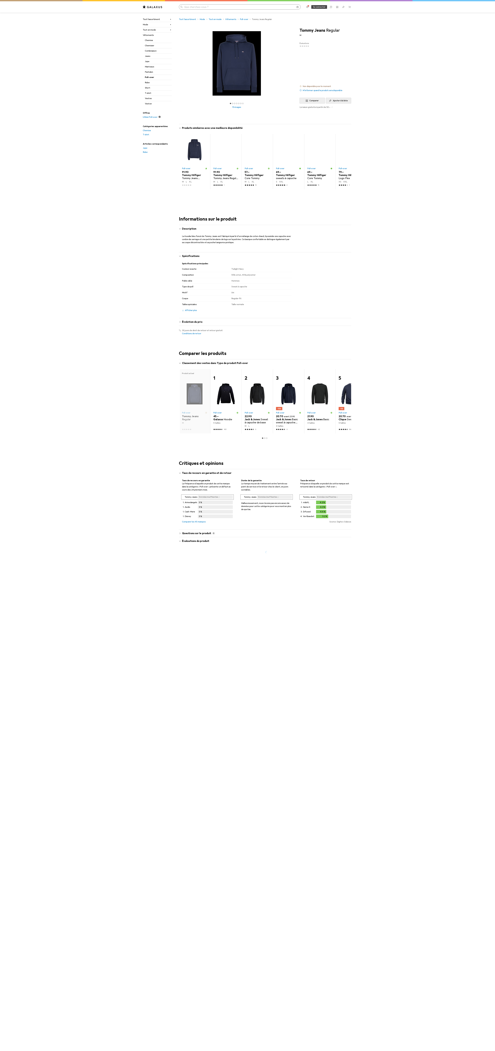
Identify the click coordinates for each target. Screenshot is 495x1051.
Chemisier (149, 45)
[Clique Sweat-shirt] (351, 401)
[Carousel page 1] (230, 103)
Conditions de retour (191, 333)
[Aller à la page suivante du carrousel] (346, 161)
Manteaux (149, 66)
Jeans (147, 56)
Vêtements (148, 35)
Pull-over (149, 77)
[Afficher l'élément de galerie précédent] (178, 63)
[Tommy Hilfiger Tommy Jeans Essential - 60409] (194, 161)
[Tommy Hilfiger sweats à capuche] (288, 161)
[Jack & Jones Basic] (320, 401)
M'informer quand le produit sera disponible (322, 90)
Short (147, 88)
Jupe (147, 61)
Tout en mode (149, 30)
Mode (145, 24)
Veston (148, 103)
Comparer (314, 100)
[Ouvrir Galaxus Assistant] (331, 7)
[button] (325, 86)
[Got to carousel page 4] (236, 103)
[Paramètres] (307, 7)
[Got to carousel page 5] (238, 103)
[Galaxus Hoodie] (226, 401)
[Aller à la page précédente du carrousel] (183, 161)
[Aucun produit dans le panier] (350, 7)
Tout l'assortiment (151, 19)
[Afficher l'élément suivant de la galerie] (295, 63)
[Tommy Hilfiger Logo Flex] (351, 161)
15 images (236, 107)
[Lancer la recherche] (181, 7)
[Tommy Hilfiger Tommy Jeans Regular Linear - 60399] (226, 161)
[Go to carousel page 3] (266, 194)
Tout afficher (341, 128)
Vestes (148, 98)
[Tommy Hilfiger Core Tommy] (257, 161)
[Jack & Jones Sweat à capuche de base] (257, 401)
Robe (147, 82)
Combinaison (150, 51)
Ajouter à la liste (340, 100)
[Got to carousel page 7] (243, 103)
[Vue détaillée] (207, 506)
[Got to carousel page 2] (232, 103)
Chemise (149, 40)
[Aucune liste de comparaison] (337, 7)
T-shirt (148, 93)
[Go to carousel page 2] (264, 194)
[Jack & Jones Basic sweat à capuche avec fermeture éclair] (288, 401)
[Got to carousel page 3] (234, 103)
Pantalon (149, 72)
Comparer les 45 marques (194, 521)
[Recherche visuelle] (297, 7)
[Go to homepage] (152, 7)
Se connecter (319, 7)
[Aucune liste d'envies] (343, 7)
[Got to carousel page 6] (240, 103)
